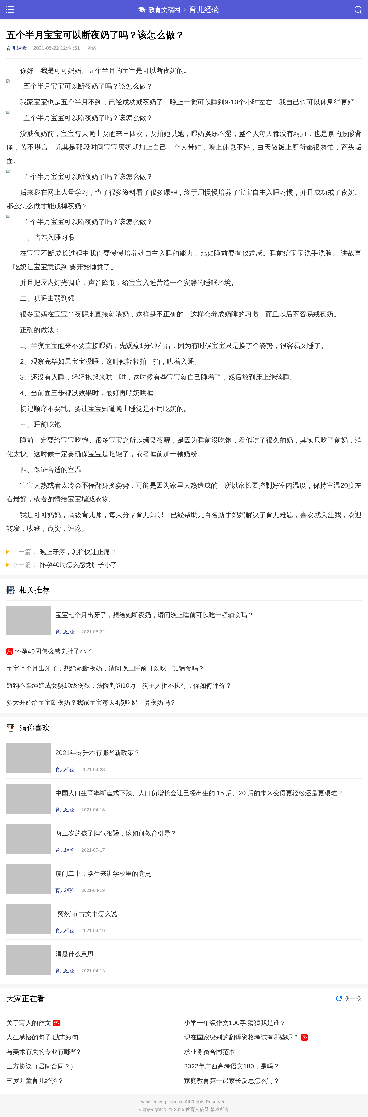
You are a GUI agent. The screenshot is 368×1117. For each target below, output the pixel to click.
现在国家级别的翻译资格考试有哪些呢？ (241, 1037)
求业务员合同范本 (209, 1051)
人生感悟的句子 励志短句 (42, 1037)
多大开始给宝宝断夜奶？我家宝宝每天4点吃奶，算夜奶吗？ (91, 702)
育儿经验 (204, 9)
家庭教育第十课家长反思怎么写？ (232, 1080)
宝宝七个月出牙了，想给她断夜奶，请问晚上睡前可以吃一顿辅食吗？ (105, 668)
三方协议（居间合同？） (41, 1066)
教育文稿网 (164, 9)
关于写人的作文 (28, 1022)
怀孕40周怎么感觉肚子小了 (53, 651)
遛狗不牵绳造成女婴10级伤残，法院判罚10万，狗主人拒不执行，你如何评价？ (119, 685)
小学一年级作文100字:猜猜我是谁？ (235, 1022)
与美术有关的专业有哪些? (43, 1051)
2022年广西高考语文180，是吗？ (232, 1066)
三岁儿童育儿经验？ (35, 1080)
